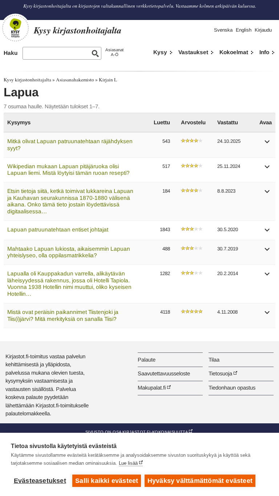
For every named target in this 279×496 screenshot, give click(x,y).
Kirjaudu (263, 30)
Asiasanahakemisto (75, 79)
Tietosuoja (220, 373)
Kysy (160, 52)
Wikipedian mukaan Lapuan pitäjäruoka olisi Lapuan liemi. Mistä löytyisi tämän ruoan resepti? (68, 169)
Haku (10, 53)
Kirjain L (108, 79)
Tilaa (214, 359)
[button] (267, 144)
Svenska (223, 30)
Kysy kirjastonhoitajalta (27, 79)
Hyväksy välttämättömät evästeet (199, 480)
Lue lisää (128, 463)
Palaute (146, 359)
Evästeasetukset (40, 480)
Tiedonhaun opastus (232, 387)
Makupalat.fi (152, 387)
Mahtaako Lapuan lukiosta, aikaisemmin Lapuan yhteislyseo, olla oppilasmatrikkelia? (68, 252)
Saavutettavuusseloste (164, 373)
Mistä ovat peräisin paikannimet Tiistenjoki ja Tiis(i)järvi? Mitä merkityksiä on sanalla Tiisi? (62, 315)
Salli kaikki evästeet (106, 480)
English (243, 30)
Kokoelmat (233, 52)
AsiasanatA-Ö (114, 52)
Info (264, 52)
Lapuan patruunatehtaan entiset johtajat (57, 229)
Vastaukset (193, 52)
